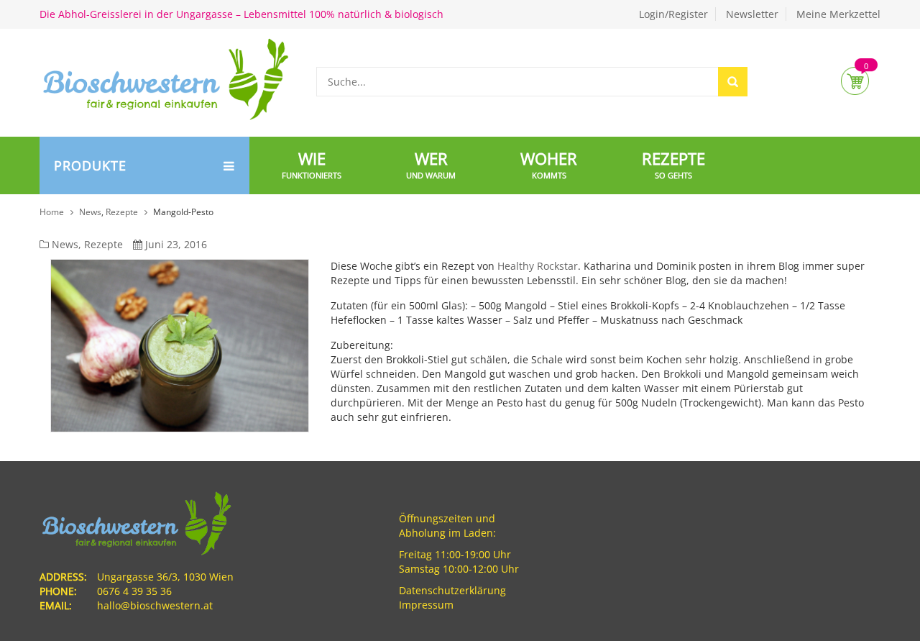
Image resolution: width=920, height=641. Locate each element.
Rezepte (122, 212)
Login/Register (673, 14)
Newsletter (752, 14)
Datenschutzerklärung (452, 590)
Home (52, 212)
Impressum (426, 605)
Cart (855, 81)
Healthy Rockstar (537, 266)
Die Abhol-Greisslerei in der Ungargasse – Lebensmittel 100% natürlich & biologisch (241, 14)
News (90, 212)
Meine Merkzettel (838, 14)
